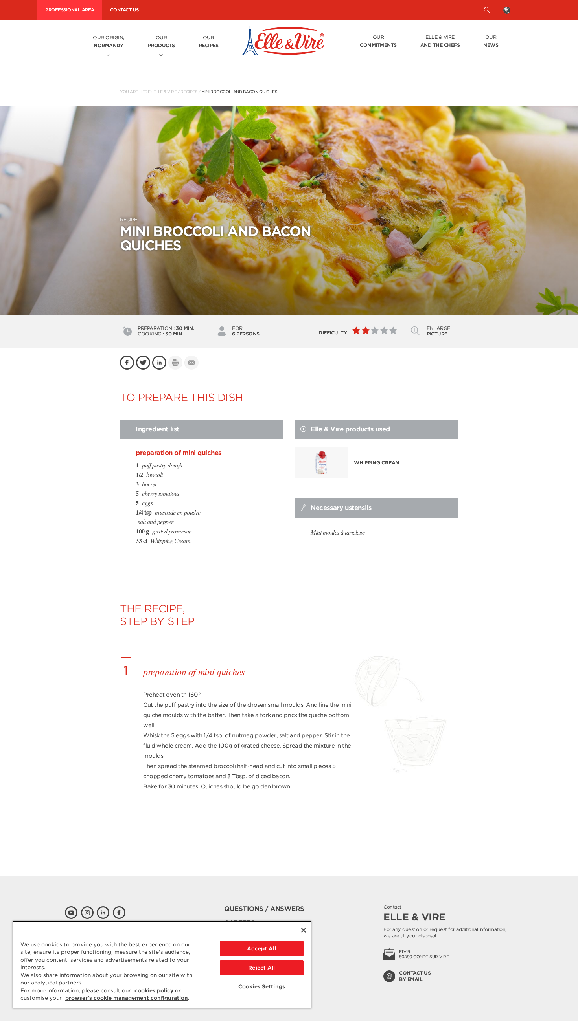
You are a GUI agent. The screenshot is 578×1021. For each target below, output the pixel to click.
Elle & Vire (440, 41)
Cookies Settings (261, 987)
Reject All (261, 968)
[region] (162, 964)
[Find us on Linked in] (103, 912)
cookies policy (153, 991)
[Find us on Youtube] (71, 912)
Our (161, 41)
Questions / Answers (264, 909)
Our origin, (108, 41)
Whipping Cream (376, 463)
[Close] (303, 930)
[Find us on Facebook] (119, 912)
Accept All (261, 948)
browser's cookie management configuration (126, 998)
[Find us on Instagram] (87, 912)
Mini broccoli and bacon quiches (239, 91)
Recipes (189, 91)
